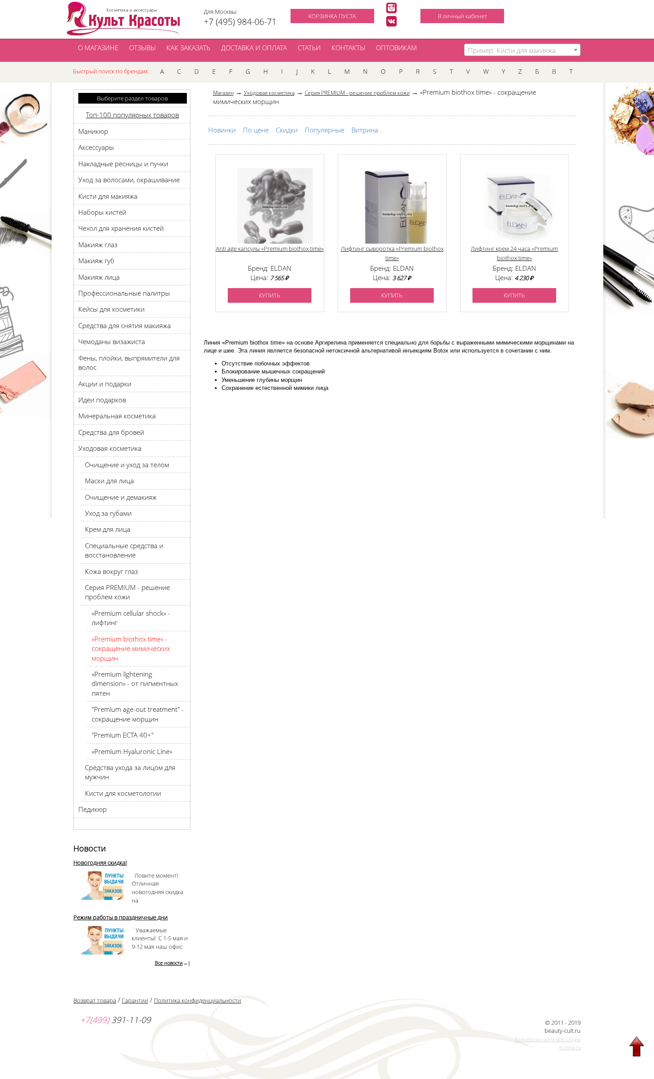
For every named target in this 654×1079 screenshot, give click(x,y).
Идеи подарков (102, 399)
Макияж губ (96, 260)
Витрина (364, 129)
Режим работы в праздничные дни (120, 917)
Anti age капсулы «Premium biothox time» (270, 249)
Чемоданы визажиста (111, 341)
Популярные (324, 129)
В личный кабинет (462, 16)
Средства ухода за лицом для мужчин (130, 772)
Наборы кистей (102, 212)
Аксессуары (96, 147)
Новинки (222, 129)
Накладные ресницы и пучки (123, 163)
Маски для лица (109, 480)
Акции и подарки (104, 383)
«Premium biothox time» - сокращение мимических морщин (131, 648)
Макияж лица (99, 277)
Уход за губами (108, 513)
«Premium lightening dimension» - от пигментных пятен (135, 684)
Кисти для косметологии (123, 793)
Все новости (169, 962)
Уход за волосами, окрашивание (129, 179)
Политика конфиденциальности (197, 1000)
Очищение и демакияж (121, 497)
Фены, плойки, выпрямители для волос (129, 362)
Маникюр (93, 131)
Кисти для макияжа (107, 196)
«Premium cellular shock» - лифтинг (131, 618)
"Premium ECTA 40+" (122, 734)
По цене (256, 129)
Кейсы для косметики (111, 309)
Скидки (287, 129)
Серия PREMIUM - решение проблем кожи (127, 592)
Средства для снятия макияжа (124, 325)
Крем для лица (107, 529)
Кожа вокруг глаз (111, 571)
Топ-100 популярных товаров (132, 114)
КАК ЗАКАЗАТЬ (188, 47)
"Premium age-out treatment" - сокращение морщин (138, 714)
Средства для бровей (111, 432)
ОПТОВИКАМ (396, 47)
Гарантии (135, 1000)
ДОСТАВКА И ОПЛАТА (254, 47)
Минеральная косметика (117, 415)
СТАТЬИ (309, 47)
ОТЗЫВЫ (142, 47)
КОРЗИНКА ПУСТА (332, 16)
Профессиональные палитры (124, 293)
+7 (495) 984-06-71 (240, 22)
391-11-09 (115, 1020)
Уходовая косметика (109, 448)
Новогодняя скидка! (100, 862)
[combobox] (522, 50)
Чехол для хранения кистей (121, 228)
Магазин (223, 92)
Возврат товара (94, 1000)
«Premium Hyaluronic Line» (132, 751)
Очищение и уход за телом (127, 464)
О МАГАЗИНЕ (98, 47)
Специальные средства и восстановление (124, 550)
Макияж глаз (97, 244)
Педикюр (92, 809)
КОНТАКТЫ (348, 47)
